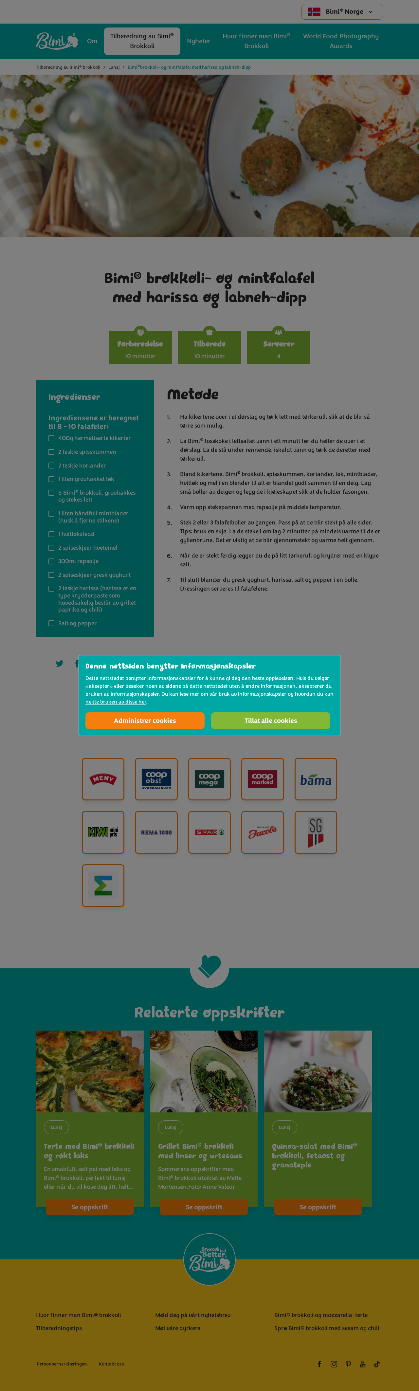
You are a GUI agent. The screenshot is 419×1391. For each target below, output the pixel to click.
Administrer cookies (145, 720)
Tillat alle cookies (271, 720)
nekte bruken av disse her (115, 701)
